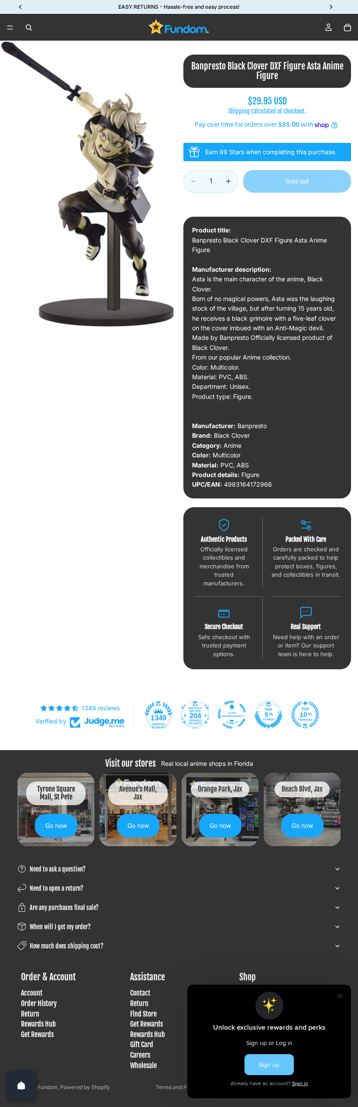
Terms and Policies (179, 1087)
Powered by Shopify (85, 1087)
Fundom (48, 1087)
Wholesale (143, 1065)
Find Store (143, 1014)
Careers (140, 1055)
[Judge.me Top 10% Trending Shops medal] (305, 715)
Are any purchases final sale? (64, 907)
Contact (140, 993)
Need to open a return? (56, 888)
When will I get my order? (60, 927)
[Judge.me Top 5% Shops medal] (268, 715)
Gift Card (141, 1045)
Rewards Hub (38, 1024)
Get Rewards (37, 1034)
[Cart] (347, 27)
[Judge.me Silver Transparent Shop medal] (232, 715)
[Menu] (10, 27)
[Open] (21, 1085)
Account (31, 993)
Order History (39, 1003)
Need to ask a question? (58, 869)
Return (30, 1014)
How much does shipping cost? (66, 946)
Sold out (297, 181)
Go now (56, 825)
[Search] (28, 27)
